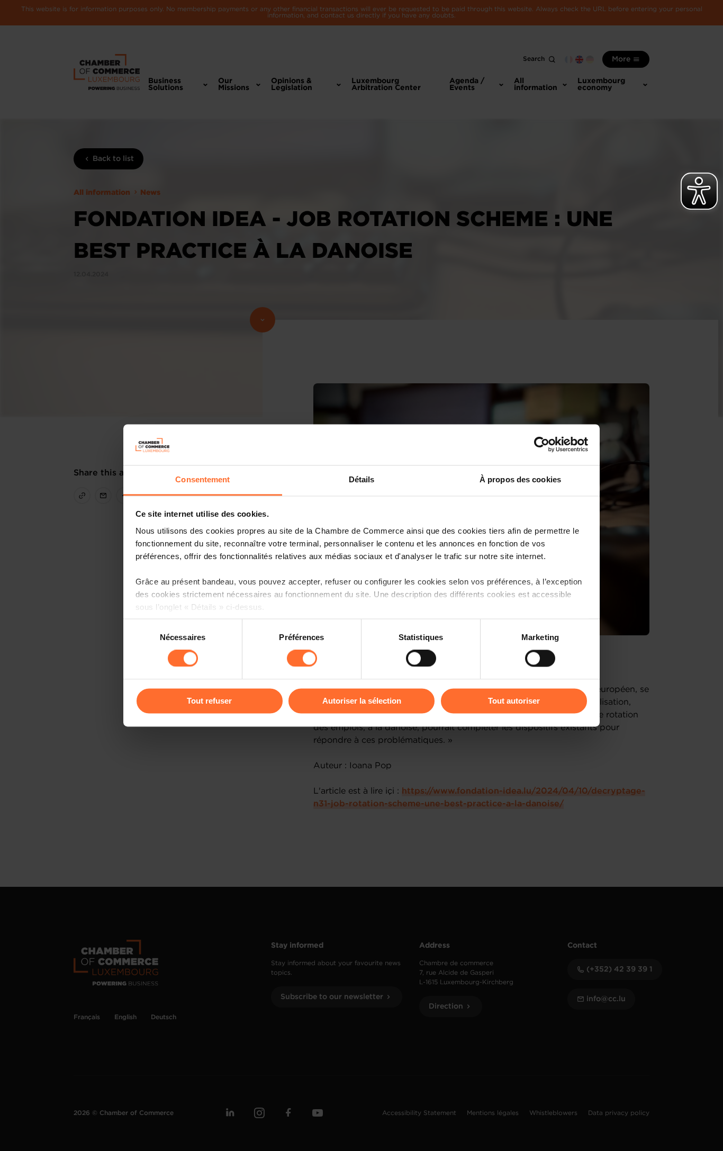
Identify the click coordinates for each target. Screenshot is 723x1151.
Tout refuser (209, 700)
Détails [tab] (362, 479)
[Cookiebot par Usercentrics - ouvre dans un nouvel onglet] (541, 445)
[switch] (302, 658)
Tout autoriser (514, 700)
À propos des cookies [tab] (520, 479)
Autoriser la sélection (361, 700)
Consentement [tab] (202, 479)
